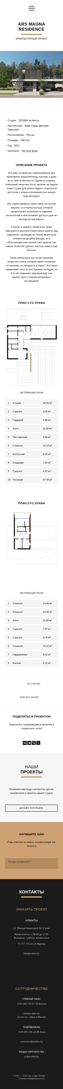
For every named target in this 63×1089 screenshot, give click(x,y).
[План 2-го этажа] (31, 547)
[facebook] (37, 969)
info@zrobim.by (32, 1013)
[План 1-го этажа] (31, 346)
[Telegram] (29, 743)
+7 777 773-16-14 (27, 944)
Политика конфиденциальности (31, 1079)
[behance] (19, 969)
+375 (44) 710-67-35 (27, 1004)
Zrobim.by (22, 1017)
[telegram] (14, 969)
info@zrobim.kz (31, 953)
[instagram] (31, 969)
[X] (38, 743)
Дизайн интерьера (31, 808)
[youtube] (25, 969)
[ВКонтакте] (25, 743)
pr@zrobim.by (31, 1056)
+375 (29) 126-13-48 (28, 1032)
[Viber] (34, 743)
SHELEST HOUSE (29, 697)
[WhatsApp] (28, 948)
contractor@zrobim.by (31, 1041)
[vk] (43, 969)
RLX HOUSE (33, 684)
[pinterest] (49, 969)
